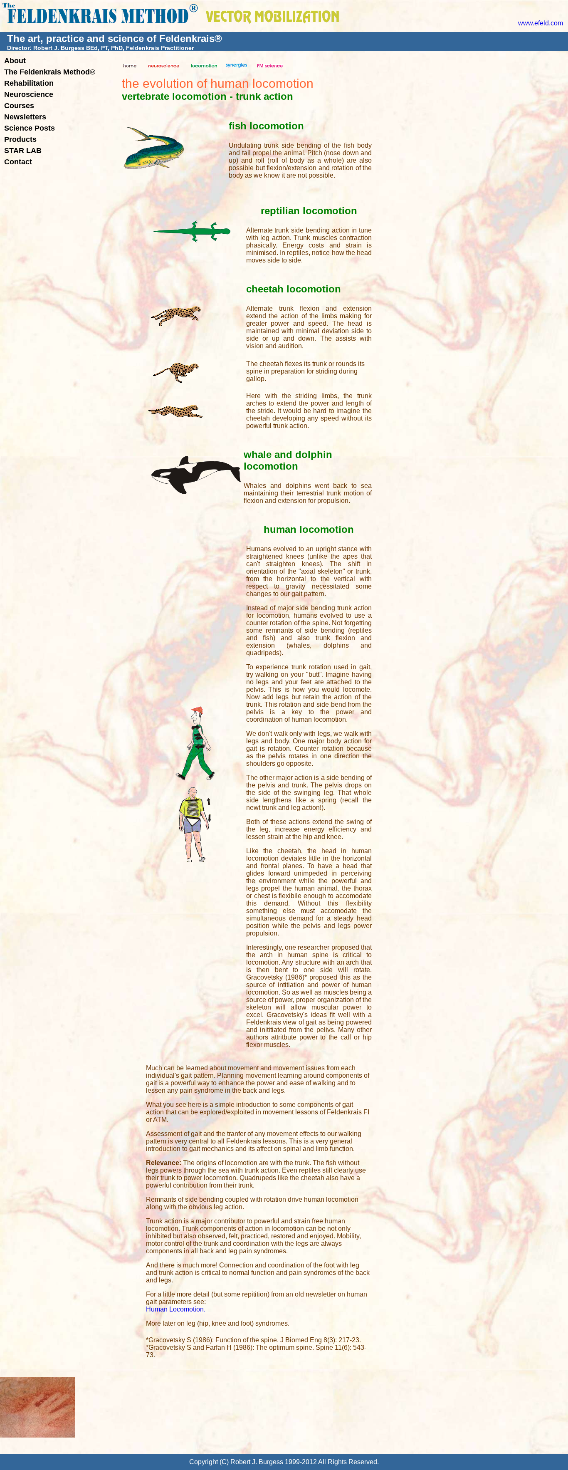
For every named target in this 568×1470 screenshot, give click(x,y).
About (15, 61)
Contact (18, 162)
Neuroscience (28, 94)
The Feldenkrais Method (49, 72)
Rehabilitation (29, 83)
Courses (19, 105)
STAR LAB (23, 150)
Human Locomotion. (175, 1309)
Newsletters (25, 117)
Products (20, 139)
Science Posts (29, 128)
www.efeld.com (540, 23)
